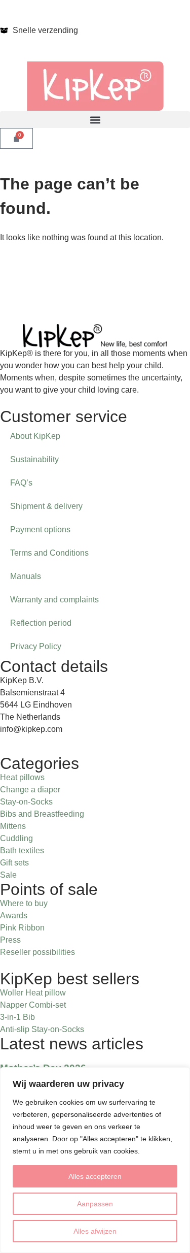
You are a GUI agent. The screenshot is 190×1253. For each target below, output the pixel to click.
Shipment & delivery (46, 506)
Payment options (40, 529)
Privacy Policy (35, 646)
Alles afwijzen (95, 1231)
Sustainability (34, 459)
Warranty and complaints (54, 599)
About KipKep (35, 436)
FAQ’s (21, 482)
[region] (95, 1160)
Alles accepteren (95, 1176)
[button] (95, 119)
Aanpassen (95, 1204)
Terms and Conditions (49, 553)
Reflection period (40, 623)
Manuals (25, 576)
